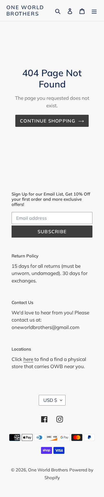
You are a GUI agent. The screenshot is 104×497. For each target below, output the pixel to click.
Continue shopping (47, 121)
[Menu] (94, 10)
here (28, 359)
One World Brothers (25, 10)
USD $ (50, 400)
